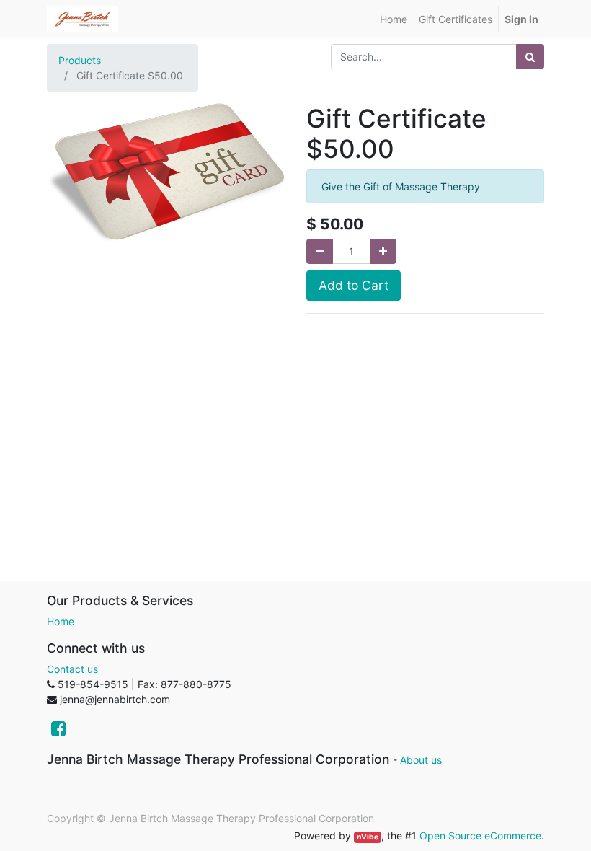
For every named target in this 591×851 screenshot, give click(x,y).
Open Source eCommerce (480, 835)
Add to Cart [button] (353, 285)
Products (79, 60)
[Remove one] (319, 251)
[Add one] (383, 251)
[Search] (530, 56)
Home (60, 621)
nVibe (367, 837)
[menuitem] (393, 19)
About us (421, 760)
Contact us (72, 669)
